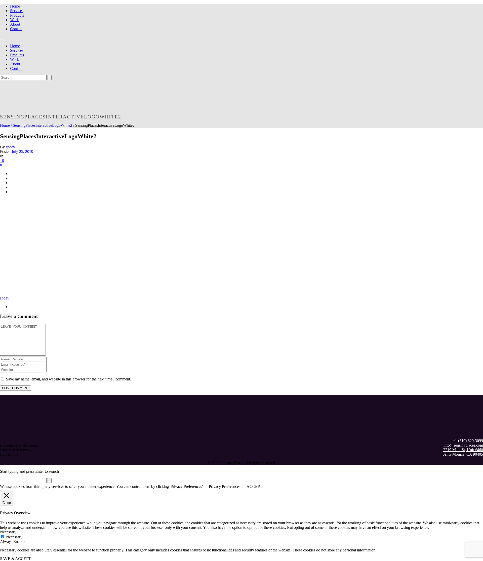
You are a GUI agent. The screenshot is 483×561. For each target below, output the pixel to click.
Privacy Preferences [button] (224, 486)
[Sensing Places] (1, 37)
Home (15, 6)
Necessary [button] (8, 532)
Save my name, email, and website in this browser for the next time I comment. (68, 379)
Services (16, 11)
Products (17, 15)
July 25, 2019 (22, 151)
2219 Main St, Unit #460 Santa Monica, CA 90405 (462, 452)
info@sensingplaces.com (463, 445)
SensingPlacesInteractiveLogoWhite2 (42, 125)
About (15, 24)
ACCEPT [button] (254, 486)
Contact (16, 29)
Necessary (14, 537)
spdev (10, 147)
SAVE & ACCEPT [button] (15, 558)
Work (14, 20)
